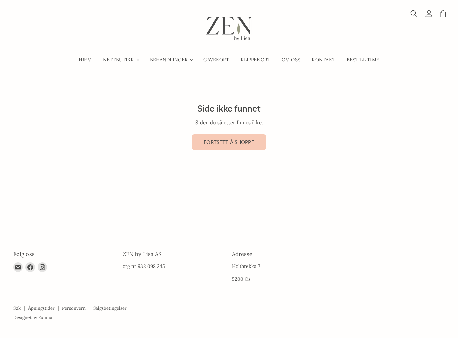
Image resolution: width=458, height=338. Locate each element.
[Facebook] (30, 267)
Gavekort (216, 60)
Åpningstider (41, 308)
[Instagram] (42, 267)
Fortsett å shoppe (229, 142)
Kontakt (323, 60)
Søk (17, 308)
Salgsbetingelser (110, 308)
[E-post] (18, 267)
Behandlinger (169, 60)
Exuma (45, 317)
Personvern (74, 308)
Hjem (85, 60)
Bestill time (363, 60)
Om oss (291, 60)
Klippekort (255, 60)
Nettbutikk (119, 60)
